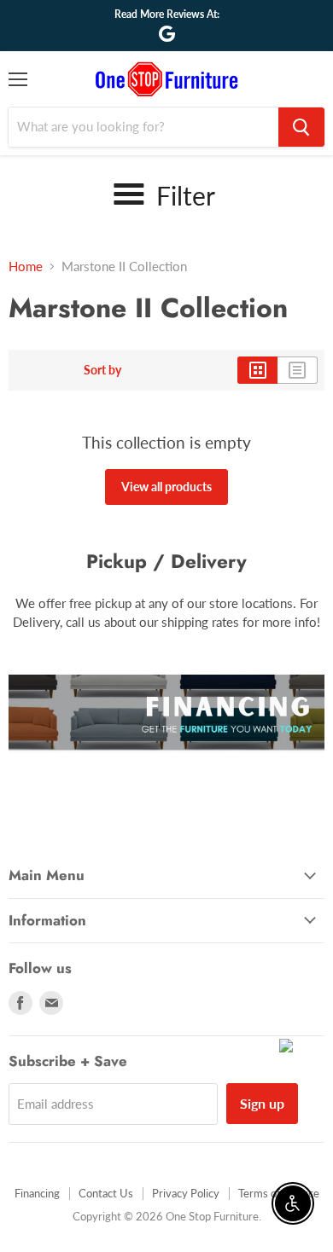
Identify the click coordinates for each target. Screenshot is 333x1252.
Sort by (102, 370)
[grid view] (257, 370)
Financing (37, 1193)
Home (26, 266)
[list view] (298, 370)
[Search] (301, 127)
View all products (166, 486)
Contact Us (106, 1193)
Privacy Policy (185, 1193)
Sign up (262, 1103)
